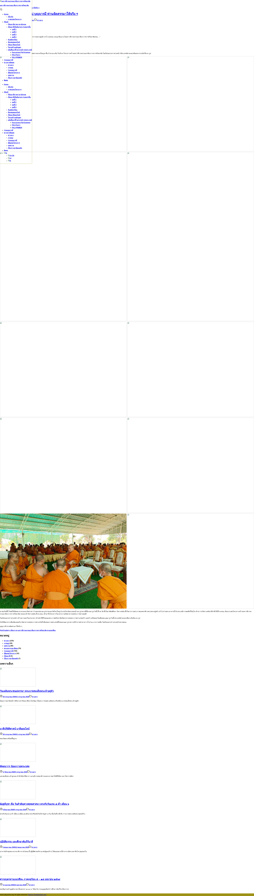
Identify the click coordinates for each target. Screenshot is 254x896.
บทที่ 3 (14, 34)
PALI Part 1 (16, 55)
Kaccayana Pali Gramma (21, 52)
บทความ (7, 646)
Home (6, 14)
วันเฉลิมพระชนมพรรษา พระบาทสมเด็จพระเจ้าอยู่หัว (27, 691)
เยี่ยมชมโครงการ (10, 653)
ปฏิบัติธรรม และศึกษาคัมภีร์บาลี (16, 841)
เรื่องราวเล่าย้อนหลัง (11, 658)
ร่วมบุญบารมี (8, 651)
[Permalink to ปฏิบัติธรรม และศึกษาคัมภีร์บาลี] (18, 836)
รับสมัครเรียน (12, 40)
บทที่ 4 (14, 37)
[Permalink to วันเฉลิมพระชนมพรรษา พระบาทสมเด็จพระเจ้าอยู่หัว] (18, 686)
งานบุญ (6, 643)
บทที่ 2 (14, 32)
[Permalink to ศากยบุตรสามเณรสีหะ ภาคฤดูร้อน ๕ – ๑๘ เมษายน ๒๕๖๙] (18, 874)
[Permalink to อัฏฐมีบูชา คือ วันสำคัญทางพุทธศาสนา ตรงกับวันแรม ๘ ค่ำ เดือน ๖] (18, 799)
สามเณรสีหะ (51, 630)
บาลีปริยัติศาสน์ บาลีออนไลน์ (14, 728)
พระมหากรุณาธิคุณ (11, 648)
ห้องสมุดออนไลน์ (14, 42)
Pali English (4, 630)
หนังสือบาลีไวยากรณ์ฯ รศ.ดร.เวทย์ (20, 50)
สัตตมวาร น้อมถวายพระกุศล (14, 766)
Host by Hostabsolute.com (37, 895)
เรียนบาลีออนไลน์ (14, 45)
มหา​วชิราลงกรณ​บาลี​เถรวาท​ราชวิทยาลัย (14, 5)
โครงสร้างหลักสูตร (14, 47)
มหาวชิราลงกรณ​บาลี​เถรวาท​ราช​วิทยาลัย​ (32, 630)
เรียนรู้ (6, 22)
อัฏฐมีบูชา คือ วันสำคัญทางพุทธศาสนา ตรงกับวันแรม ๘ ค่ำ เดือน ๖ (34, 804)
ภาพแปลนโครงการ (15, 19)
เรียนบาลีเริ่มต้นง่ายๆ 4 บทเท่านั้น (19, 27)
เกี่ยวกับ (10, 17)
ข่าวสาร (40, 20)
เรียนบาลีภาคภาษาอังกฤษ (17, 24)
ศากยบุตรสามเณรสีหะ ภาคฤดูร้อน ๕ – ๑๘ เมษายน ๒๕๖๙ (30, 879)
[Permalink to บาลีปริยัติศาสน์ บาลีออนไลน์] (18, 723)
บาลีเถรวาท (13, 630)
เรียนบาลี (7, 656)
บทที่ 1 (14, 29)
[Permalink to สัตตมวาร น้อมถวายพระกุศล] (18, 761)
